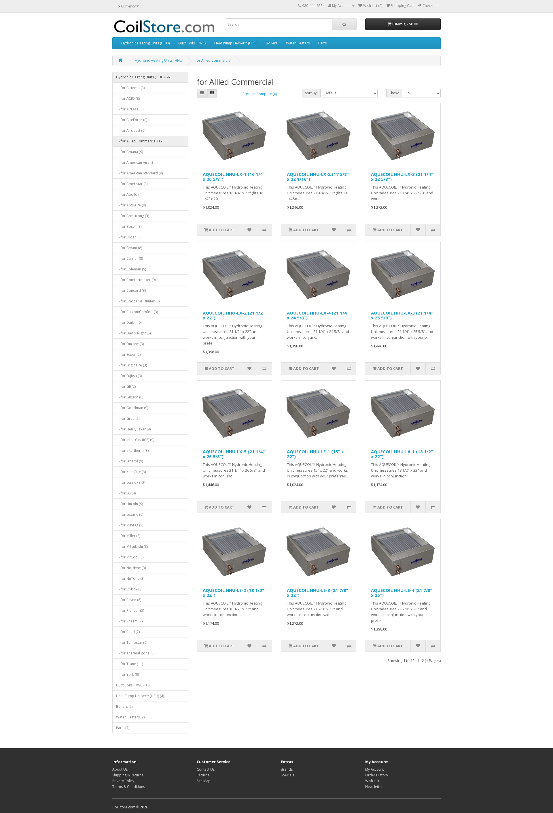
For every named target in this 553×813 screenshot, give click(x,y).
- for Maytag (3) (129, 525)
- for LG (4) (126, 493)
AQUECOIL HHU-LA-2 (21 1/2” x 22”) (234, 315)
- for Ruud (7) (128, 631)
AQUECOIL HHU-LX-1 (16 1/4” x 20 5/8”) (234, 176)
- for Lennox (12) (130, 482)
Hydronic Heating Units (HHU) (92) (143, 77)
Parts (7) (122, 727)
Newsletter (374, 786)
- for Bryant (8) (129, 247)
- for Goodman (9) (132, 407)
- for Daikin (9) (128, 322)
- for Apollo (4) (129, 194)
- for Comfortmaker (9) (136, 279)
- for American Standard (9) (139, 173)
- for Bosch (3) (128, 226)
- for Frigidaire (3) (131, 365)
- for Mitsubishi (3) (132, 546)
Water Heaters (298, 43)
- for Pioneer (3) (130, 610)
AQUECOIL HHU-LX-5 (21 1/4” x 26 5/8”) (234, 454)
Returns (203, 775)
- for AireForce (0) (131, 119)
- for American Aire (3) (135, 162)
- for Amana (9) (129, 151)
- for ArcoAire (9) (131, 205)
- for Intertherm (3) (132, 450)
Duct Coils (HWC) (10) (133, 685)
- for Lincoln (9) (129, 503)
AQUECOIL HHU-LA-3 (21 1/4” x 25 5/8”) (402, 315)
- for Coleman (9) (131, 269)
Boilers (271, 43)
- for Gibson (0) (129, 397)
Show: (394, 93)
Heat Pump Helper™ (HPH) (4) (140, 695)
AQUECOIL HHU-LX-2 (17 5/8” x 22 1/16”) (318, 176)
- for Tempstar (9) (131, 642)
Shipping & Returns (127, 775)
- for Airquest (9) (130, 130)
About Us (120, 769)
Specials (287, 775)
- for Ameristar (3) (131, 183)
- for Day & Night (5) (133, 333)
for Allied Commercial (213, 60)
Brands (287, 769)
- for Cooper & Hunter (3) (138, 301)
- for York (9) (127, 674)
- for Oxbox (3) (129, 589)
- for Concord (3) (131, 290)
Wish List (372, 780)
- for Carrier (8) (129, 258)
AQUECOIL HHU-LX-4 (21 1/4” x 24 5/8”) (318, 315)
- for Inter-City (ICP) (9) (135, 439)
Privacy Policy (123, 780)
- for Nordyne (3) (131, 567)
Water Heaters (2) (130, 717)
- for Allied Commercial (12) (139, 141)
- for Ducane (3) (130, 343)
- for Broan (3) (128, 237)
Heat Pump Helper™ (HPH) (235, 43)
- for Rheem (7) (129, 621)
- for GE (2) (126, 386)
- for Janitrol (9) (129, 461)
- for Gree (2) (127, 418)
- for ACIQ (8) (128, 98)
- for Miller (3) (128, 535)
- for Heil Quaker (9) (133, 429)
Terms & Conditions (128, 786)
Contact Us (206, 769)
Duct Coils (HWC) (192, 43)
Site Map (204, 780)
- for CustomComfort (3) (137, 311)
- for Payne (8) (128, 599)
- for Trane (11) (129, 663)
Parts (322, 43)
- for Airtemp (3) (130, 87)
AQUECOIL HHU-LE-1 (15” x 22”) (315, 454)
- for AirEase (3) (129, 109)
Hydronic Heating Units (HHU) (145, 43)
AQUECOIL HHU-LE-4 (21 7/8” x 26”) (401, 592)
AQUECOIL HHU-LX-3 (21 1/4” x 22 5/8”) (402, 176)
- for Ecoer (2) (128, 354)
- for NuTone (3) (130, 578)
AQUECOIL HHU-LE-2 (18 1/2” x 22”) (233, 592)
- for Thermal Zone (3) (135, 653)
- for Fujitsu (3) (129, 375)
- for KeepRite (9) (131, 471)
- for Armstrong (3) (132, 215)
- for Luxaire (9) (129, 514)
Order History (376, 775)
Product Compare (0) (260, 93)
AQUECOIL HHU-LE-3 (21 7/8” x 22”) (317, 592)
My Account (374, 769)
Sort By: (311, 93)
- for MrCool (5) (129, 557)
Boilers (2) (124, 706)
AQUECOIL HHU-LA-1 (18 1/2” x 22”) (402, 454)
